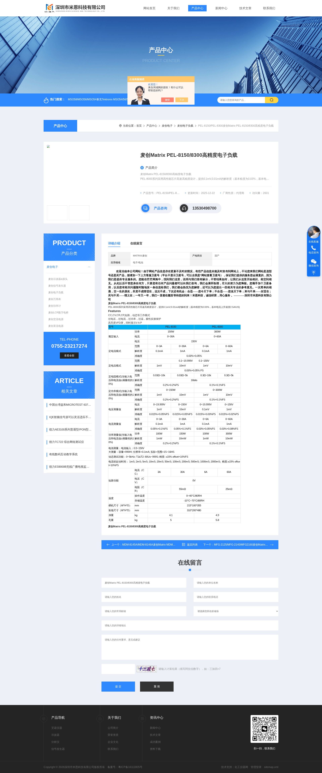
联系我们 (269, 8)
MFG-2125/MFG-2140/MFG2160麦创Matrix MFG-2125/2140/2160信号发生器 (260, 544)
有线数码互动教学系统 (63, 454)
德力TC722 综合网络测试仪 (66, 442)
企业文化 (113, 742)
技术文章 (245, 8)
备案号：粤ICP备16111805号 (125, 767)
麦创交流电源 (55, 319)
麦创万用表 (54, 299)
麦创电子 (167, 125)
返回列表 (192, 544)
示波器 (55, 734)
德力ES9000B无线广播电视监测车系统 (70, 466)
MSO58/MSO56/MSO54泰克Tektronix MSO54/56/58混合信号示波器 (108, 99)
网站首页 (149, 8)
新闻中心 (221, 8)
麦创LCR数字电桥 (58, 312)
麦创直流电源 (55, 325)
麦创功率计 (54, 305)
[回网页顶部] (313, 273)
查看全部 (69, 355)
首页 (139, 125)
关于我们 (173, 8)
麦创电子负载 (185, 125)
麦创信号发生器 (57, 285)
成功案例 (155, 742)
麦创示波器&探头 (58, 279)
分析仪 (55, 742)
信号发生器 (58, 749)
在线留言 (136, 243)
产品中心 (197, 8)
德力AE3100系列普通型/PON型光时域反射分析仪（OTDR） (70, 429)
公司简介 (113, 727)
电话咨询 (314, 252)
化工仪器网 (241, 767)
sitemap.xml (271, 767)
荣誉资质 (113, 734)
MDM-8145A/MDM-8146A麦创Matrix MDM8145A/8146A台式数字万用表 (165, 544)
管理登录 (256, 767)
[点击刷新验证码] (147, 669)
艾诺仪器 (56, 727)
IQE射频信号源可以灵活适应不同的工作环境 (70, 417)
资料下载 (155, 749)
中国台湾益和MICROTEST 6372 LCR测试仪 (70, 404)
